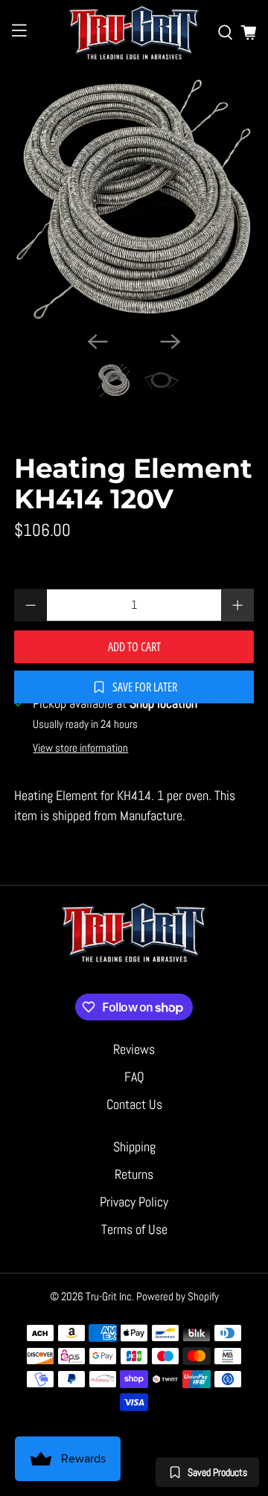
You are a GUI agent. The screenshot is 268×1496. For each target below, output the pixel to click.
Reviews (134, 1049)
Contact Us (134, 1104)
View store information (80, 748)
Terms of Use (134, 1229)
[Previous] (97, 341)
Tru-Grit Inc (109, 1296)
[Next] (170, 341)
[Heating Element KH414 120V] (134, 199)
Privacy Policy (134, 1201)
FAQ (134, 1076)
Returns (134, 1174)
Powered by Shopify (177, 1296)
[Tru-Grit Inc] (134, 32)
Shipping (134, 1146)
